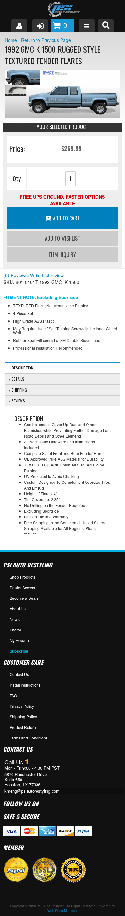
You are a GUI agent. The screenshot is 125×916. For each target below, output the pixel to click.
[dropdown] (87, 25)
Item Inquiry (62, 255)
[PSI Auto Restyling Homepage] (62, 10)
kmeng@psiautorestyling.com (32, 791)
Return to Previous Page (46, 40)
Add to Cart (66, 218)
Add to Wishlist (62, 238)
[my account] (19, 25)
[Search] (106, 25)
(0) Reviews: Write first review (34, 275)
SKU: (10, 282)
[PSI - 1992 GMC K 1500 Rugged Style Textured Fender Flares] (62, 94)
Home (11, 40)
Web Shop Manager (62, 910)
